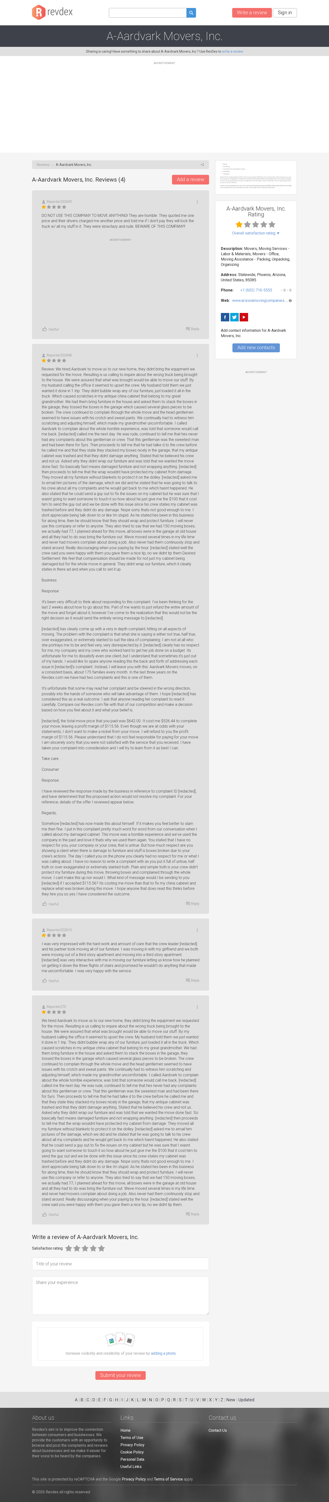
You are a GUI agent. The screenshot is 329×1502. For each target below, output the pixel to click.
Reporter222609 (59, 202)
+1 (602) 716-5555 (256, 290)
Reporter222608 (59, 355)
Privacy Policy (132, 1445)
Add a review (190, 179)
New (230, 1399)
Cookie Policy (132, 1452)
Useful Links (131, 1466)
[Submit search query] (191, 13)
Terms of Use (131, 1437)
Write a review (252, 12)
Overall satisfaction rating (256, 233)
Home (125, 1430)
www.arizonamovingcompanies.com (262, 300)
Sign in (285, 12)
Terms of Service (168, 1479)
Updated (246, 1399)
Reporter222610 (59, 930)
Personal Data (132, 1459)
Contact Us (218, 1430)
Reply (195, 329)
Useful (54, 329)
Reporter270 (56, 1007)
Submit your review (120, 1375)
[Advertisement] (164, 104)
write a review (232, 51)
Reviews (43, 165)
